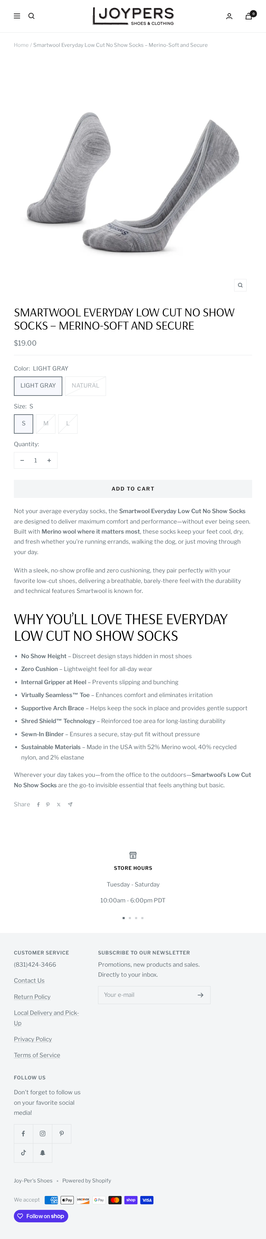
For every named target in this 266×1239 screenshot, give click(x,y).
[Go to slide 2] (130, 918)
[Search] (31, 16)
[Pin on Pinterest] (48, 804)
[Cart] (248, 16)
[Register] (201, 995)
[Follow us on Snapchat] (42, 1152)
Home (21, 45)
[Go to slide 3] (136, 918)
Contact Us (29, 980)
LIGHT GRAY (38, 385)
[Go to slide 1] (124, 918)
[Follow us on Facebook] (23, 1133)
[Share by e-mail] (70, 804)
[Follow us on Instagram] (42, 1133)
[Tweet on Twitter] (59, 804)
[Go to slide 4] (142, 918)
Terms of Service (37, 1055)
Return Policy (32, 996)
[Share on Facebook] (38, 804)
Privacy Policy (33, 1039)
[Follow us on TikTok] (23, 1152)
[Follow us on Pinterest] (61, 1133)
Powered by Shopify (86, 1181)
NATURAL (85, 385)
